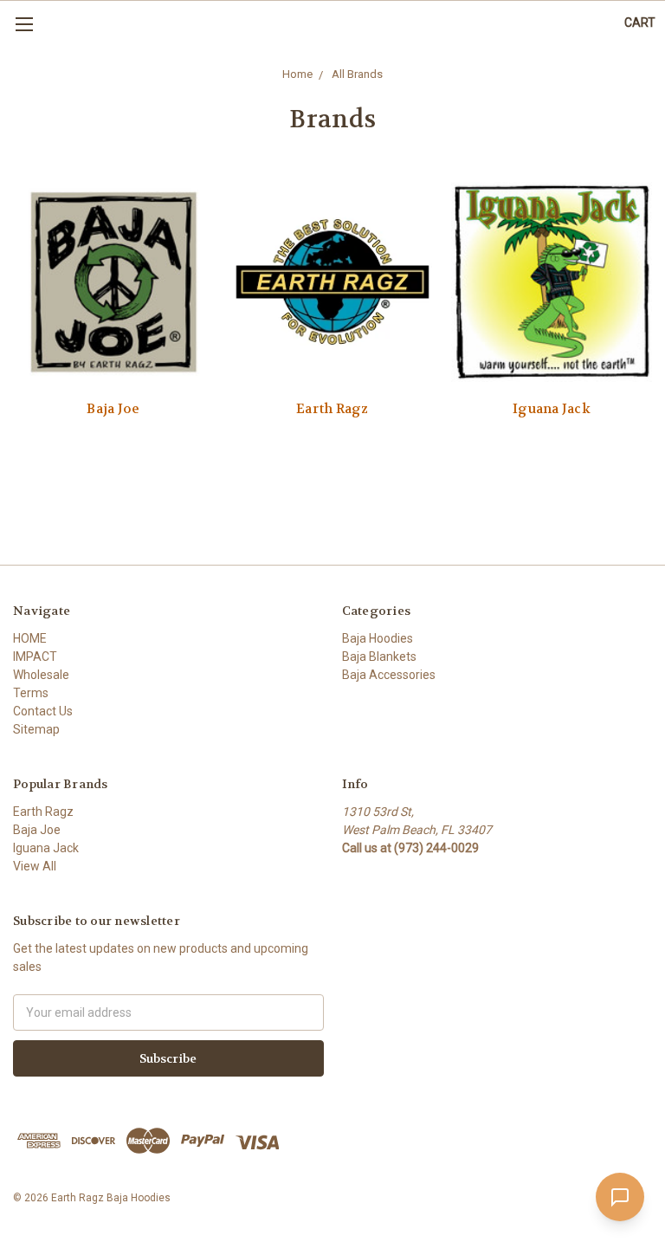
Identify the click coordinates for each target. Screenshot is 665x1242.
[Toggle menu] (24, 24)
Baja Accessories (389, 675)
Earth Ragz (332, 408)
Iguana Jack (552, 408)
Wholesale (41, 675)
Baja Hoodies (377, 638)
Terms (30, 693)
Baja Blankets (379, 656)
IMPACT (35, 656)
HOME (30, 638)
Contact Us (43, 711)
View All (34, 866)
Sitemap (36, 729)
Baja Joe (113, 408)
